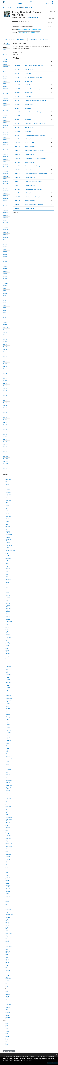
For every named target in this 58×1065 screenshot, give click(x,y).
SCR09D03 (5, 193)
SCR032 (5, 305)
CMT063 (5, 390)
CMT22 (5, 351)
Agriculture (8, 935)
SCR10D (5, 254)
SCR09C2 (5, 186)
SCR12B (5, 263)
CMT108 (5, 432)
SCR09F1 (5, 225)
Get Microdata (33, 17)
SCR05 (4, 117)
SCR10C (5, 251)
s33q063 (17, 131)
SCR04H (5, 115)
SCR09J (5, 239)
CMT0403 (5, 451)
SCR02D (5, 78)
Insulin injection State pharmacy (34, 181)
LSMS (18, 7)
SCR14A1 (5, 278)
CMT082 (5, 402)
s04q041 (17, 158)
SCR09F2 (5, 227)
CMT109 (5, 434)
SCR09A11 (5, 142)
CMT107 (5, 429)
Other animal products (8, 772)
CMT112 (5, 441)
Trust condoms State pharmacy (34, 204)
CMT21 (5, 346)
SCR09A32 (5, 154)
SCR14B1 (5, 288)
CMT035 (5, 383)
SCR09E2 (5, 222)
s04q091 (17, 197)
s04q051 (17, 166)
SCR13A (5, 273)
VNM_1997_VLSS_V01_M (26, 7)
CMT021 (5, 344)
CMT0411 (5, 471)
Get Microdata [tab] (44, 39)
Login (53, 3)
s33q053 (17, 119)
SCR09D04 (5, 195)
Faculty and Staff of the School (7, 966)
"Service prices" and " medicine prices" (8, 1035)
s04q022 (17, 146)
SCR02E (5, 81)
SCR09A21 (5, 147)
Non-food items (7, 1028)
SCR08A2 (5, 134)
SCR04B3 (5, 91)
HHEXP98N (5, 327)
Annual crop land (8, 669)
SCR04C (5, 95)
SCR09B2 (5, 171)
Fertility (7, 650)
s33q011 (17, 65)
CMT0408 (5, 463)
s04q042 (17, 162)
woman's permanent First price (34, 112)
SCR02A (5, 71)
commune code (29, 62)
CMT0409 (5, 466)
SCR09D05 (5, 198)
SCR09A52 (5, 164)
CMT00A (5, 329)
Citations (40, 2)
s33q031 (17, 89)
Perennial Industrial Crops (9, 732)
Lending (8, 886)
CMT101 (5, 415)
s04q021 (17, 143)
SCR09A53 (5, 166)
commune (18, 62)
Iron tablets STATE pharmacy (33, 189)
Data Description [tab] (21, 39)
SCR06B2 (5, 125)
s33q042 (17, 104)
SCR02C (5, 76)
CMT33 (5, 376)
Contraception (9, 655)
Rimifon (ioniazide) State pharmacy (35, 166)
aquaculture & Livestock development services (9, 779)
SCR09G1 (5, 229)
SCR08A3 (5, 137)
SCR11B (5, 259)
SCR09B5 (5, 178)
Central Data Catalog (11, 7)
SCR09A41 (5, 156)
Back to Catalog (9, 1051)
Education (8, 526)
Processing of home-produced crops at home (9, 762)
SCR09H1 (5, 234)
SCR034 (5, 310)
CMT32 (5, 371)
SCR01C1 (5, 64)
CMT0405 (5, 456)
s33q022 (17, 81)
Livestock (8, 769)
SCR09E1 (5, 220)
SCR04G (5, 113)
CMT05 (5, 337)
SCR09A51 (5, 161)
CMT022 (5, 349)
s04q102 (17, 208)
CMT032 (5, 368)
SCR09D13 (5, 217)
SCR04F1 (5, 105)
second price (29, 69)
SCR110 (5, 320)
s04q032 (17, 154)
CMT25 (5, 359)
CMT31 (5, 366)
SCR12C (5, 266)
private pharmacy (30, 139)
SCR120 (5, 322)
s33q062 (17, 127)
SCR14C (5, 298)
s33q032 (17, 92)
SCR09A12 (5, 144)
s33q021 (17, 77)
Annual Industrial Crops (9, 727)
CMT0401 (5, 446)
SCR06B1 (5, 122)
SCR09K (5, 242)
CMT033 (5, 373)
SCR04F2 (5, 108)
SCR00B (5, 52)
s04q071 (17, 181)
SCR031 (5, 302)
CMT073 (5, 397)
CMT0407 (5, 461)
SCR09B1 (5, 169)
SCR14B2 (5, 290)
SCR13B (5, 276)
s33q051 (17, 112)
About (26, 2)
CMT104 (5, 422)
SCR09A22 (5, 149)
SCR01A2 (5, 59)
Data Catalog (20, 2)
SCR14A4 (5, 285)
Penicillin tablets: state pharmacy (34, 143)
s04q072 (17, 185)
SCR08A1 (5, 132)
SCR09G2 (5, 232)
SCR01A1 (5, 57)
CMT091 (5, 410)
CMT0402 (5, 449)
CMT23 (5, 354)
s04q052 (17, 170)
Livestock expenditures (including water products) (9, 787)
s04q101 (17, 204)
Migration (8, 627)
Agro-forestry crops (9, 740)
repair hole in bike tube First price (35, 123)
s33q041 (17, 100)
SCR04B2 (5, 88)
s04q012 (17, 139)
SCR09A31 (5, 151)
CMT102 (5, 417)
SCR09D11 (5, 212)
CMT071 (5, 393)
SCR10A (5, 246)
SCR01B (5, 61)
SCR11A (5, 256)
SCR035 (5, 312)
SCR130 (5, 324)
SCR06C (5, 127)
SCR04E (5, 103)
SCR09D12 (5, 215)
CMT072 (5, 395)
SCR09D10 (5, 210)
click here (28, 1060)
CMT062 (5, 388)
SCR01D (5, 69)
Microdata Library (10, 3)
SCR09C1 (5, 183)
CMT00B (5, 332)
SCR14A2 (5, 281)
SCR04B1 (5, 86)
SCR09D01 (5, 188)
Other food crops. (8, 722)
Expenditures (9, 819)
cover (7, 899)
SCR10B (5, 249)
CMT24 (5, 356)
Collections (33, 2)
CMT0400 (5, 444)
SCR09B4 (5, 176)
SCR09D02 (5, 190)
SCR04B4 (5, 93)
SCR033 (5, 307)
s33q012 (17, 69)
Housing (7, 629)
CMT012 (5, 341)
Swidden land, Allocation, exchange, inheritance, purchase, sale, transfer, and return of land (9, 700)
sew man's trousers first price (33, 89)
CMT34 (5, 380)
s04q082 (17, 193)
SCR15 (4, 300)
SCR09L (5, 244)
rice (8, 719)
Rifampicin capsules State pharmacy (35, 158)
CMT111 (5, 439)
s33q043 (17, 108)
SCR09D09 (5, 207)
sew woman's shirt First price (33, 77)
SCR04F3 (5, 110)
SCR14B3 (5, 293)
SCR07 (4, 130)
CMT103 (5, 419)
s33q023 (17, 85)
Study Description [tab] (9, 39)
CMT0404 (5, 453)
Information (9, 817)
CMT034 (5, 378)
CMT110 (5, 436)
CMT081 (5, 400)
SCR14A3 (5, 283)
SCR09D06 (5, 200)
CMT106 (5, 427)
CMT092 (5, 412)
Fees (7, 1018)
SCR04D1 (5, 98)
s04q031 (17, 150)
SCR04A (5, 83)
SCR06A (5, 120)
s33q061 (17, 123)
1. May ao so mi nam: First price (34, 65)
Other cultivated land (8, 674)
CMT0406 (5, 458)
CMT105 (5, 424)
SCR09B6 (5, 181)
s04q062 (17, 177)
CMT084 (5, 407)
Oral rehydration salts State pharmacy (36, 173)
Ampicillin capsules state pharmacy (35, 135)
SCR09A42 (5, 159)
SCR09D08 (5, 205)
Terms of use (47, 2)
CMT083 (5, 405)
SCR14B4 (5, 295)
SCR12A (5, 261)
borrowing (8, 885)
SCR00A (5, 49)
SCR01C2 (5, 66)
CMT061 (5, 385)
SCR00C (5, 54)
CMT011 (5, 339)
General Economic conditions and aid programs (8, 924)
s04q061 (17, 173)
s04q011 (17, 135)
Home (4, 7)
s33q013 (17, 73)
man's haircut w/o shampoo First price (36, 100)
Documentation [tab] (33, 39)
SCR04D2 (5, 100)
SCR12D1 (5, 268)
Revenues (8, 820)
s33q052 (17, 116)
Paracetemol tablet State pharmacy (35, 150)
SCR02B (5, 74)
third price (28, 73)
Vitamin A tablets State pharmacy (34, 197)
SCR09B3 (5, 173)
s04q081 (17, 189)
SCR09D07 (5, 203)
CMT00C (5, 334)
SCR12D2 (5, 271)
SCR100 (5, 317)
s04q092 (17, 200)
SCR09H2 (5, 237)
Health (7, 553)
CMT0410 (5, 468)
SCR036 (5, 315)
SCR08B (5, 139)
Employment (8, 558)
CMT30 (5, 361)
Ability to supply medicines (8, 1015)
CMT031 (5, 363)
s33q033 (17, 96)
